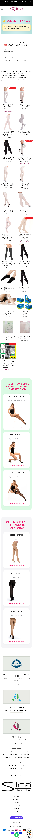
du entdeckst (16, 714)
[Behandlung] (16, 697)
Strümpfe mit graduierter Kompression (16, 757)
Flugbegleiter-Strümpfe (16, 760)
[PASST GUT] (16, 726)
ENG (16, 681)
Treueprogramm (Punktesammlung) (16, 752)
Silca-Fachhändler (16, 771)
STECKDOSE (16, 749)
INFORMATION (16, 776)
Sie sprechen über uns (16, 765)
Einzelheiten (16, 743)
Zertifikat (16, 684)
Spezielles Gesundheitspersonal (16, 763)
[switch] (29, 837)
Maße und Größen (16, 768)
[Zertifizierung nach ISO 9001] (16, 663)
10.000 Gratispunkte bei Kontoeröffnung (16, 754)
